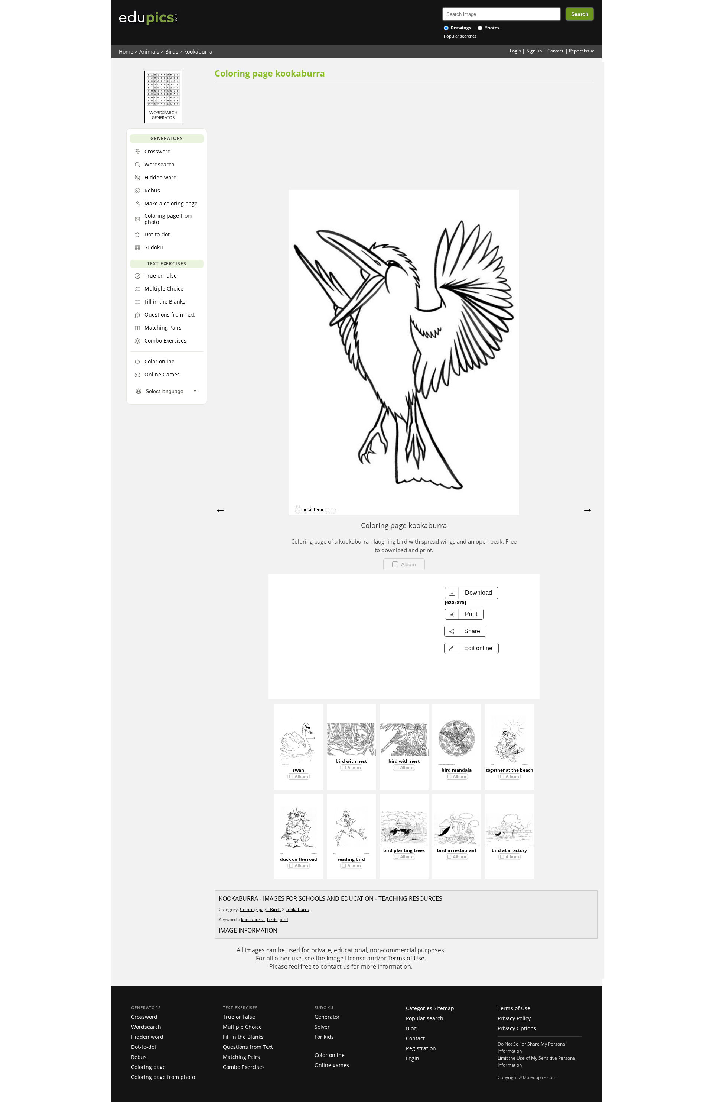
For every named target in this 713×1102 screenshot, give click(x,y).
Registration (421, 1048)
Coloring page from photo (163, 1076)
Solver (322, 1026)
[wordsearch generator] (163, 121)
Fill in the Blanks (243, 1036)
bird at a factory (509, 850)
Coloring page (148, 1066)
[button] (471, 648)
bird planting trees (404, 850)
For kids (324, 1036)
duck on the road (298, 859)
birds (272, 919)
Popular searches (460, 36)
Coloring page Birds (260, 909)
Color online (330, 1055)
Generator (327, 1016)
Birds (171, 51)
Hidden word (147, 1036)
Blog (411, 1028)
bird (284, 919)
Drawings (460, 28)
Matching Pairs (241, 1056)
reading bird (351, 859)
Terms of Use (406, 958)
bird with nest (351, 761)
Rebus (139, 1056)
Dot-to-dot (143, 1046)
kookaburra (198, 51)
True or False (239, 1016)
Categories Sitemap (430, 1008)
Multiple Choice (242, 1026)
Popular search (424, 1018)
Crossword (144, 1016)
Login (515, 51)
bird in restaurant (456, 850)
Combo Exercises (244, 1066)
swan (298, 770)
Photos (491, 28)
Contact (555, 51)
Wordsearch (146, 1026)
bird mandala (457, 770)
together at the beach (509, 770)
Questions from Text (248, 1046)
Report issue (582, 51)
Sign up (534, 51)
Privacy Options (517, 1028)
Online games (332, 1065)
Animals (149, 51)
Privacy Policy (514, 1018)
